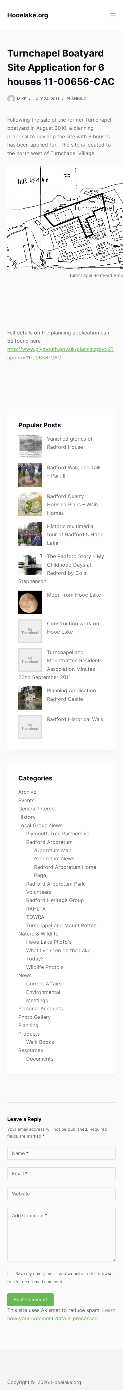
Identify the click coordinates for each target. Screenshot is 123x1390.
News (25, 975)
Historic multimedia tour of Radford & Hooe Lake (75, 534)
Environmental (43, 992)
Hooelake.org (27, 15)
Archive (27, 792)
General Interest (37, 808)
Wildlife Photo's (44, 967)
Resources (30, 1050)
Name (20, 1153)
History (27, 817)
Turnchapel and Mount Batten (61, 925)
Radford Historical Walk (75, 719)
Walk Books (40, 1042)
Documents (39, 1059)
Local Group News (40, 825)
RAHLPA (36, 909)
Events (26, 800)
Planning (76, 98)
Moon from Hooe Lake (74, 595)
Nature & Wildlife (38, 933)
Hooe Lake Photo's (49, 942)
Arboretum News (54, 858)
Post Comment (30, 1300)
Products (29, 1034)
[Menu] (113, 15)
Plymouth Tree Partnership (58, 833)
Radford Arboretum (49, 842)
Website (21, 1194)
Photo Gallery (34, 1017)
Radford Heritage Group (55, 900)
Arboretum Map (53, 850)
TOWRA (35, 917)
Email (19, 1173)
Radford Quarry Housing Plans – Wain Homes (72, 504)
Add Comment (29, 1215)
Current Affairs (44, 983)
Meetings (37, 1000)
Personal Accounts (40, 1008)
